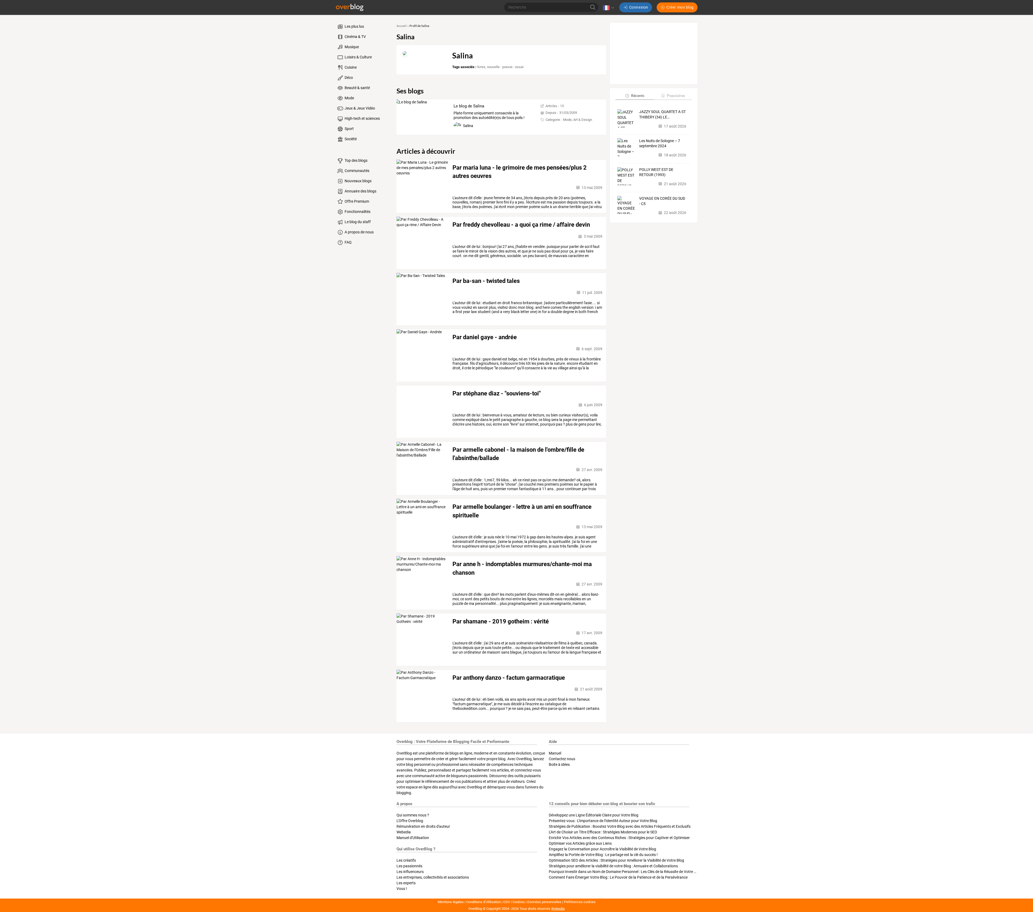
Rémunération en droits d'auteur (423, 826)
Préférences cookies (580, 902)
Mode (349, 98)
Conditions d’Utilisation (483, 902)
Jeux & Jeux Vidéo (359, 108)
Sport (349, 129)
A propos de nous (359, 232)
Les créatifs (406, 860)
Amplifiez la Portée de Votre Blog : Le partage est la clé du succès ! (603, 855)
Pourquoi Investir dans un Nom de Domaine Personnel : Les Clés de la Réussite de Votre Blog (625, 871)
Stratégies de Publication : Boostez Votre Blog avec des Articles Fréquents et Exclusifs (620, 826)
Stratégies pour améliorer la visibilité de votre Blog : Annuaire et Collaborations (613, 866)
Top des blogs (355, 160)
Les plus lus (354, 26)
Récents (637, 95)
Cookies (518, 902)
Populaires (676, 95)
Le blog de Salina (469, 106)
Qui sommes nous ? (413, 815)
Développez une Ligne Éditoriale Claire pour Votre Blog (593, 815)
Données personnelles (544, 902)
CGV (506, 902)
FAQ (348, 242)
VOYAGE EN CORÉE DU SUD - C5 (662, 201)
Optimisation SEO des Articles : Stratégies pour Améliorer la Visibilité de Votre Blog (616, 860)
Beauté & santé (357, 88)
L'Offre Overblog (410, 821)
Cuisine (350, 67)
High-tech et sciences (362, 118)
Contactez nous (562, 759)
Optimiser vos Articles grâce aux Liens (580, 843)
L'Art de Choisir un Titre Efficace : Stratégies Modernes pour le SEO (603, 832)
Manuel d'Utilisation (413, 838)
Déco (348, 77)
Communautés (356, 171)
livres (481, 67)
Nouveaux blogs (358, 181)
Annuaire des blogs (360, 191)
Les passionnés (409, 866)
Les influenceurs (410, 871)
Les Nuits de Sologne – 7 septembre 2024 (659, 143)
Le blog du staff (357, 222)
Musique (351, 47)
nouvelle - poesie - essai (505, 67)
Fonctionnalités (357, 211)
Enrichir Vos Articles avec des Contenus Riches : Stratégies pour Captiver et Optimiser (619, 838)
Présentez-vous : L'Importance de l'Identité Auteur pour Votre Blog (603, 821)
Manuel (555, 753)
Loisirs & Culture (358, 57)
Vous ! (402, 888)
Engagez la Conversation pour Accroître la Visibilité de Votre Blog (602, 849)
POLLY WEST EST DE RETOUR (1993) (656, 172)
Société (350, 139)
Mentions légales (451, 902)
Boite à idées (559, 764)
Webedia (404, 832)
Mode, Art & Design (577, 120)
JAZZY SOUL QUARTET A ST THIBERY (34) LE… (662, 114)
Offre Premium (356, 201)
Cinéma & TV (355, 36)
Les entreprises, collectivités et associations (433, 877)
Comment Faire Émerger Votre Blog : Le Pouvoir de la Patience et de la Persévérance (618, 877)
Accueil (401, 26)
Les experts (406, 883)
